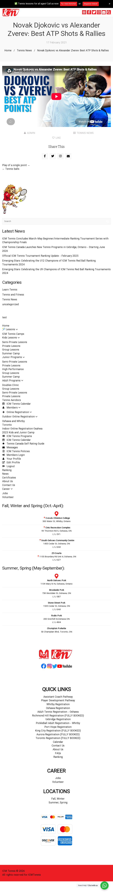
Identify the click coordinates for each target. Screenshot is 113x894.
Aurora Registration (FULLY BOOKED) (58, 735)
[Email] (104, 12)
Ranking (6, 470)
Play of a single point (14, 165)
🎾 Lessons (8, 330)
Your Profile (13, 459)
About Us (7, 481)
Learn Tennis (9, 290)
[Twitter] (94, 12)
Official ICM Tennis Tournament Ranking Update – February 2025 (40, 256)
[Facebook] (89, 12)
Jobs (5, 494)
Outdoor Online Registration (18, 417)
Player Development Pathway (58, 701)
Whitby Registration (58, 704)
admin (31, 133)
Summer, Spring (58, 803)
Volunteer (8, 497)
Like (58, 138)
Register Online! (90, 3)
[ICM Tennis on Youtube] (64, 668)
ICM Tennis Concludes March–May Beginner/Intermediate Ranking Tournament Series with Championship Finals (55, 241)
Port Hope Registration (58, 727)
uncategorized (10, 305)
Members (12, 408)
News (5, 474)
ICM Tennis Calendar (18, 404)
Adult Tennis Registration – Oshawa (58, 712)
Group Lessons (10, 350)
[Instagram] (99, 12)
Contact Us (8, 485)
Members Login (15, 455)
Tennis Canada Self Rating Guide (25, 444)
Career (6, 489)
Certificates (9, 478)
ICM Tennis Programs (19, 436)
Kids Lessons (9, 338)
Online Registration (17, 412)
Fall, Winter (58, 799)
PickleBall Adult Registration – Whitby (58, 723)
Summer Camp (11, 354)
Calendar (58, 742)
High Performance (13, 369)
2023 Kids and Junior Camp (18, 433)
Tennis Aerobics (11, 400)
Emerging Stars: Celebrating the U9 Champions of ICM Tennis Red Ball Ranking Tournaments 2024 (56, 271)
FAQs (58, 753)
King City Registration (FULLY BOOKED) (58, 731)
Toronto (7, 425)
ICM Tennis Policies (18, 451)
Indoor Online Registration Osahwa (22, 429)
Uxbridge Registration (58, 719)
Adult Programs (11, 381)
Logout (10, 466)
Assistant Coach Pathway (58, 697)
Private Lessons (11, 346)
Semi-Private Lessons (14, 342)
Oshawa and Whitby (13, 421)
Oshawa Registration (58, 708)
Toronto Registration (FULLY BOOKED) (58, 738)
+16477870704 (69, 3)
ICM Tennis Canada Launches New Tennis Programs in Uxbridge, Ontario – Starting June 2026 (53, 249)
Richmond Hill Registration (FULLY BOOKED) (58, 716)
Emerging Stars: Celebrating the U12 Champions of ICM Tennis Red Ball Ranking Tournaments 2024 (49, 263)
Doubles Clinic (10, 385)
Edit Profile (13, 463)
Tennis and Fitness (13, 295)
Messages (12, 448)
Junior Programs (12, 357)
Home (7, 51)
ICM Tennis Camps (13, 334)
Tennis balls (12, 169)
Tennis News (24, 51)
